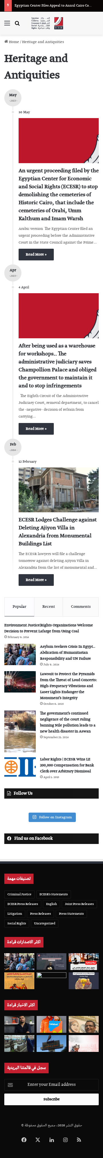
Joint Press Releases (79, 904)
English (51, 904)
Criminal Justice (19, 894)
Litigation (14, 914)
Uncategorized (44, 923)
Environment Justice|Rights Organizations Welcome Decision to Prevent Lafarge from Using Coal (48, 628)
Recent (48, 606)
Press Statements (71, 914)
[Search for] (17, 25)
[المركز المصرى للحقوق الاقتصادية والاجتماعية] (47, 23)
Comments (81, 606)
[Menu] (7, 25)
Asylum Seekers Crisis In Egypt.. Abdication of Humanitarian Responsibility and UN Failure (67, 652)
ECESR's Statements (53, 894)
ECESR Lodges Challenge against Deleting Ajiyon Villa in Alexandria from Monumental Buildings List (58, 532)
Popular (19, 606)
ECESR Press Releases (22, 904)
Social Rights (16, 923)
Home (13, 42)
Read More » (36, 254)
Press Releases (40, 914)
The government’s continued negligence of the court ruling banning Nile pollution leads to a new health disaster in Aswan (68, 722)
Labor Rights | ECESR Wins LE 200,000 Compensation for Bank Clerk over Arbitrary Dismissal (67, 765)
